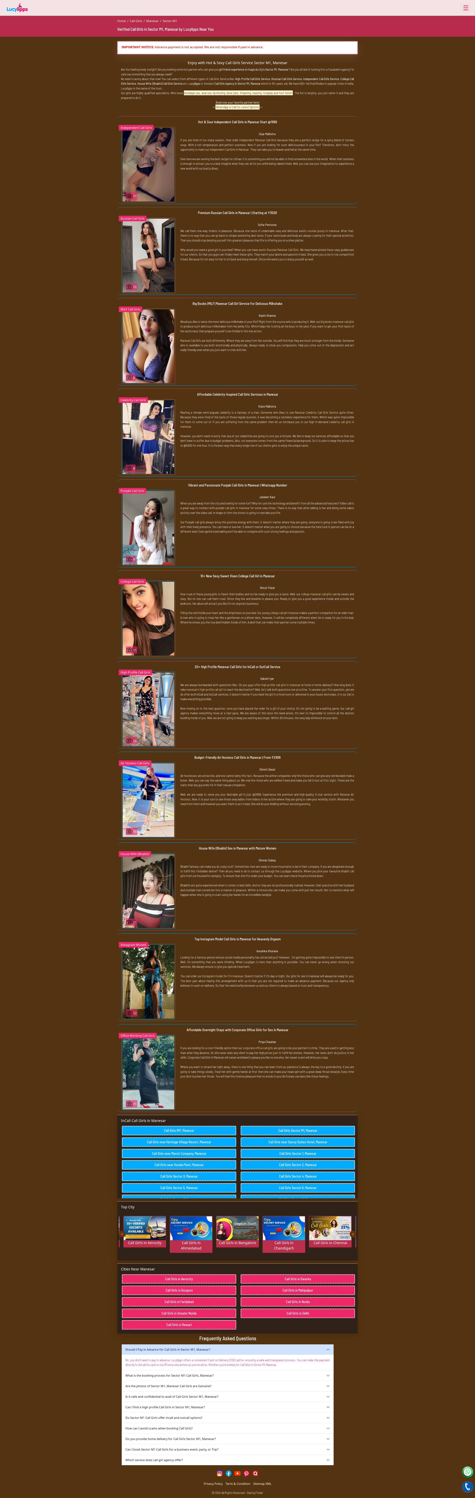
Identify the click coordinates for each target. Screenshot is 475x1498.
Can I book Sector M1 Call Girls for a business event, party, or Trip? (171, 1449)
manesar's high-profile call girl (204, 689)
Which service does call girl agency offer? (154, 1460)
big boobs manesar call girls (337, 321)
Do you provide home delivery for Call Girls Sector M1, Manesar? (170, 1439)
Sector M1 (170, 21)
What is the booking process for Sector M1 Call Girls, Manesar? (169, 1375)
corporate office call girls (258, 1048)
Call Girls (136, 21)
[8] (148, 437)
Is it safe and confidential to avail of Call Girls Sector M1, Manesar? (171, 1397)
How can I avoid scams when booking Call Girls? (159, 1428)
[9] (148, 346)
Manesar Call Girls (190, 340)
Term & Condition (238, 1484)
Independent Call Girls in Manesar (229, 149)
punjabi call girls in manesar (233, 508)
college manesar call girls (316, 594)
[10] (148, 800)
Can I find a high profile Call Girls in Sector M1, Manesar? (165, 1407)
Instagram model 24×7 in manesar (222, 976)
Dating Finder (255, 1492)
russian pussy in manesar (323, 231)
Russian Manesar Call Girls (283, 249)
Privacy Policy (213, 1484)
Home (121, 21)
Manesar (152, 21)
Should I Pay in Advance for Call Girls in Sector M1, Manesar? (167, 1350)
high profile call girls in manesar (280, 685)
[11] (148, 164)
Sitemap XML (262, 1484)
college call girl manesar (284, 613)
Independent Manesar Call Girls (257, 140)
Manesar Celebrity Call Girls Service (316, 412)
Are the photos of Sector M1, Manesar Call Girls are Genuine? (168, 1386)
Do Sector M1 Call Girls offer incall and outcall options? (163, 1418)
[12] (148, 255)
